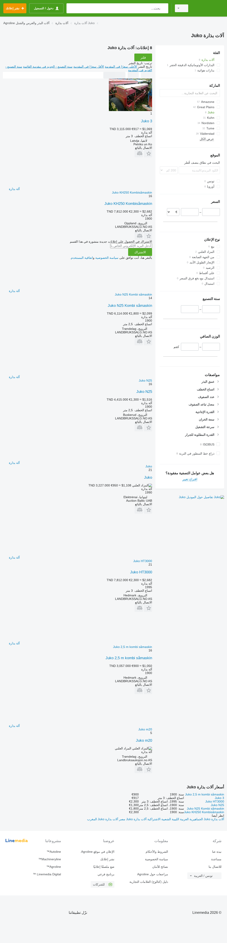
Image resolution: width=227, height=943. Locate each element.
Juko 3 (146, 121)
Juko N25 (144, 392)
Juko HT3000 (141, 572)
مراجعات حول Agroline (152, 874)
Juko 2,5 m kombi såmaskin (129, 658)
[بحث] (164, 8)
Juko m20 (144, 740)
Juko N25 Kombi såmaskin (130, 305)
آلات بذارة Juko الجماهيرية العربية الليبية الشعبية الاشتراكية (185, 819)
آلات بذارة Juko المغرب (102, 819)
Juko (148, 477)
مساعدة (216, 859)
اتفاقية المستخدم (82, 257)
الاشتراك (140, 252)
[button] (148, 153)
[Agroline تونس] (208, 8)
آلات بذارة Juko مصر (132, 819)
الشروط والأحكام (157, 851)
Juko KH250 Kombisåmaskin (128, 204)
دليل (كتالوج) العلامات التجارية (148, 881)
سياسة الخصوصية (106, 257)
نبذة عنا (216, 851)
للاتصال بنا (215, 866)
